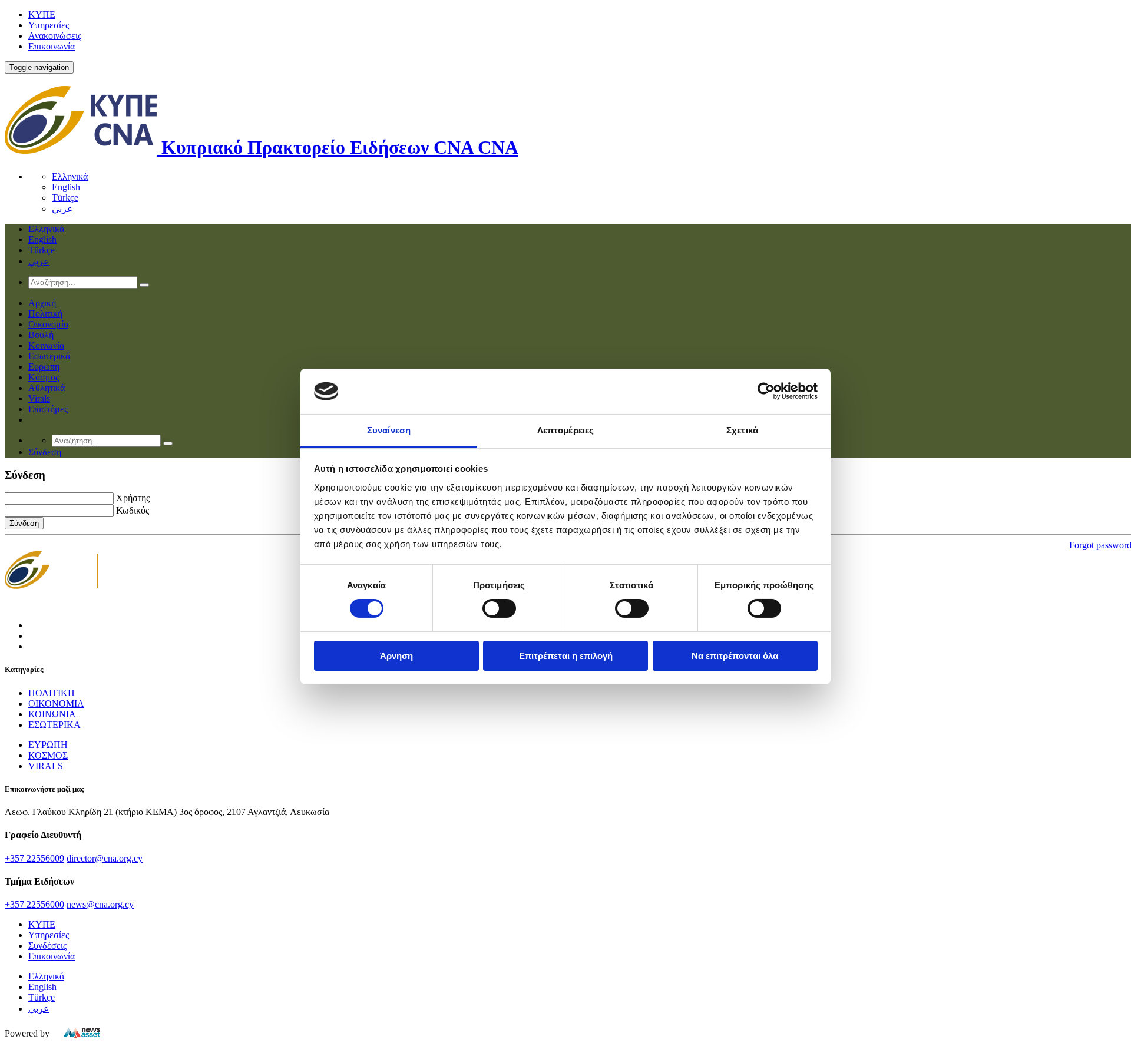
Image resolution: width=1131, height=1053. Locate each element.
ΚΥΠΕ (41, 14)
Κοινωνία (46, 345)
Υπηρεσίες (48, 25)
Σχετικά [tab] (742, 430)
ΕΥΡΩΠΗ (48, 745)
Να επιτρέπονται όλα (735, 656)
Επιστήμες (48, 409)
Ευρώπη (43, 367)
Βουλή (41, 335)
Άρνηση (396, 656)
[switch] (499, 608)
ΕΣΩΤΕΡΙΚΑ (54, 725)
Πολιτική (45, 314)
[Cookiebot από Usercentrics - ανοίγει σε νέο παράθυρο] (766, 391)
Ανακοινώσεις (54, 36)
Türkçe (65, 198)
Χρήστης (133, 498)
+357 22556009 (34, 858)
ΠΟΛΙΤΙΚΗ (51, 693)
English (66, 187)
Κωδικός (132, 510)
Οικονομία (48, 324)
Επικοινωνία (51, 46)
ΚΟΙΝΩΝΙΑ (52, 714)
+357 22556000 (34, 904)
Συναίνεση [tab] (389, 430)
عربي (62, 209)
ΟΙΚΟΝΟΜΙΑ (56, 703)
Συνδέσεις (47, 946)
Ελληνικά (70, 176)
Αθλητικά (46, 388)
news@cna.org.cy (100, 904)
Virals (39, 398)
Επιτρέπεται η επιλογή (566, 656)
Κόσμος (43, 377)
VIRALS (45, 766)
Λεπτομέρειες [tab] (565, 430)
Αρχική (42, 303)
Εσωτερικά (49, 356)
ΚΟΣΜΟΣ (48, 755)
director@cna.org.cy (105, 858)
